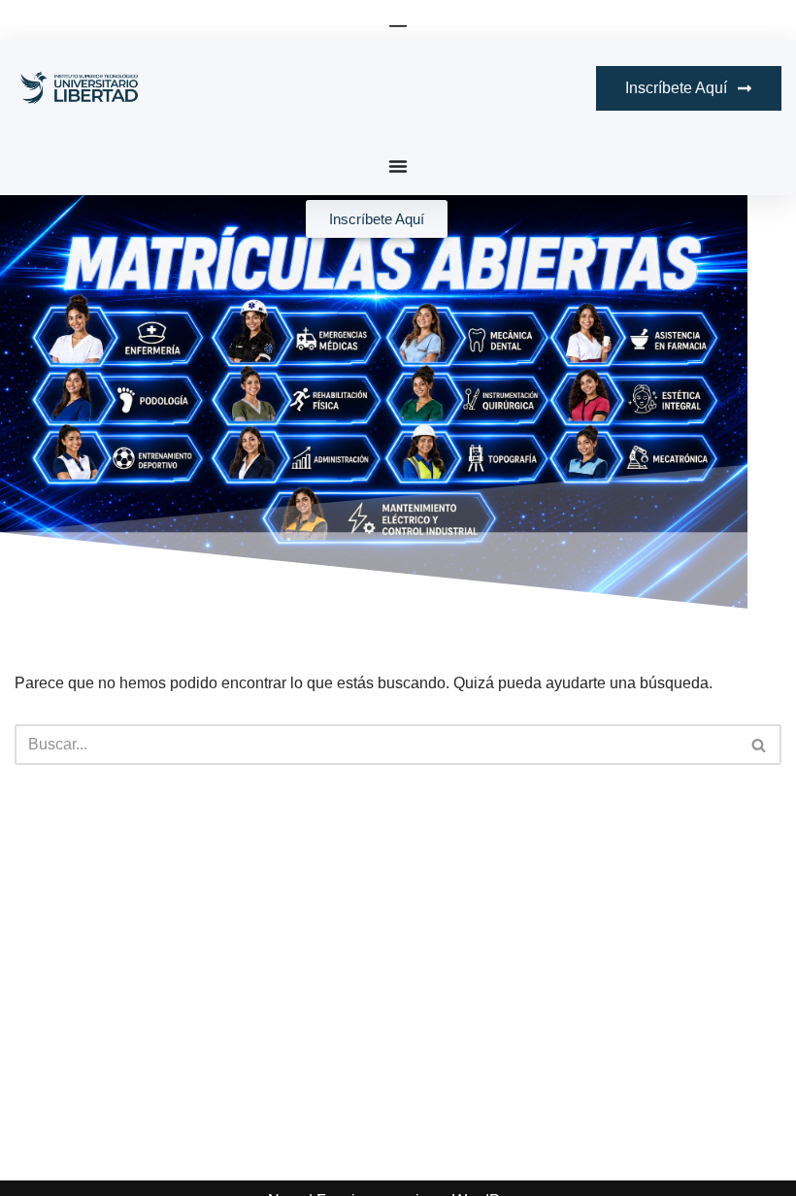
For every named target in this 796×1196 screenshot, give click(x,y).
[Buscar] (759, 744)
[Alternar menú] (398, 166)
